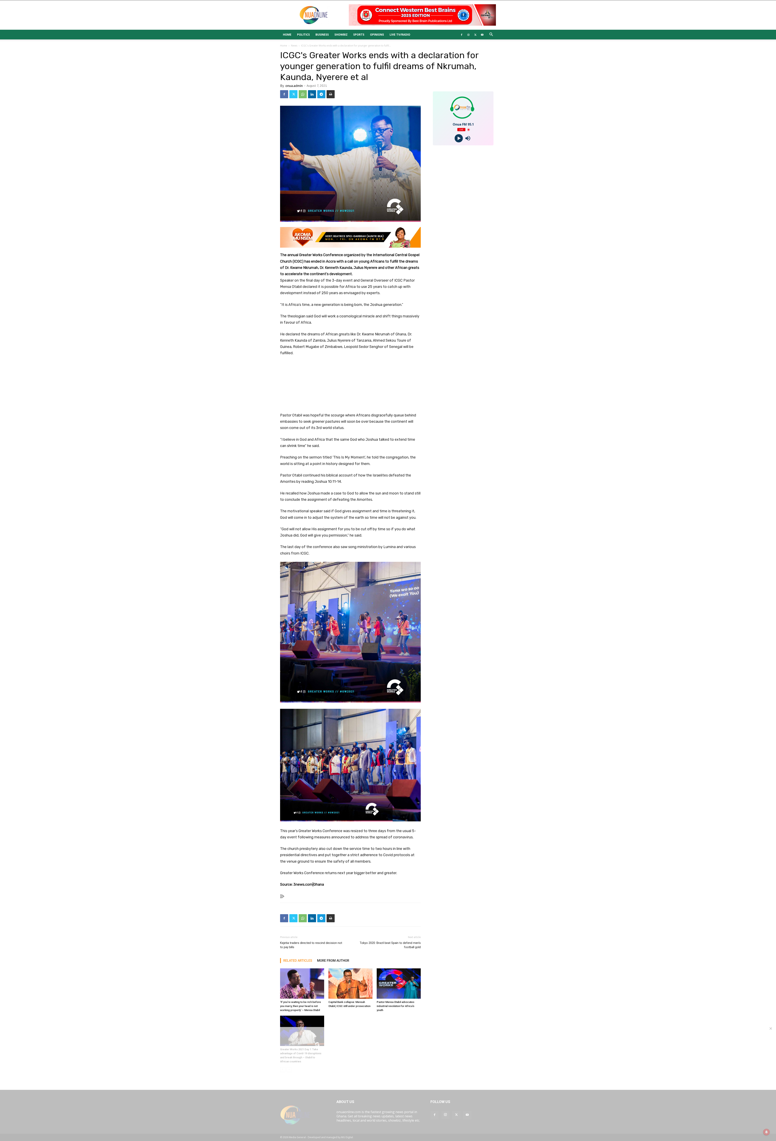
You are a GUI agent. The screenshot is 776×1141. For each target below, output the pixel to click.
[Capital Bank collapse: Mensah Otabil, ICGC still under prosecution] (350, 983)
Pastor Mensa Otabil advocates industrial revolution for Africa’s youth (395, 1006)
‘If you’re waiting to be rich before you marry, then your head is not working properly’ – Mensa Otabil (300, 1006)
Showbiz (341, 34)
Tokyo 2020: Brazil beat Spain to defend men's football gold (390, 945)
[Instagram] (468, 34)
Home (287, 34)
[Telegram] (321, 94)
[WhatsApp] (303, 94)
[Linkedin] (312, 94)
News (294, 45)
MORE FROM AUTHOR (333, 960)
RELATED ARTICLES (297, 960)
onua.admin (294, 85)
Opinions (377, 34)
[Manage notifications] (766, 1132)
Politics (303, 34)
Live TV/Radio (400, 34)
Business (322, 34)
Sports (358, 34)
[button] (491, 35)
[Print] (331, 94)
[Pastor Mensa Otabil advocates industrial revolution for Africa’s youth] (399, 983)
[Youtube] (482, 34)
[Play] (458, 138)
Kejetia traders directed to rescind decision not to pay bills (311, 945)
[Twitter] (475, 34)
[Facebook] (462, 34)
